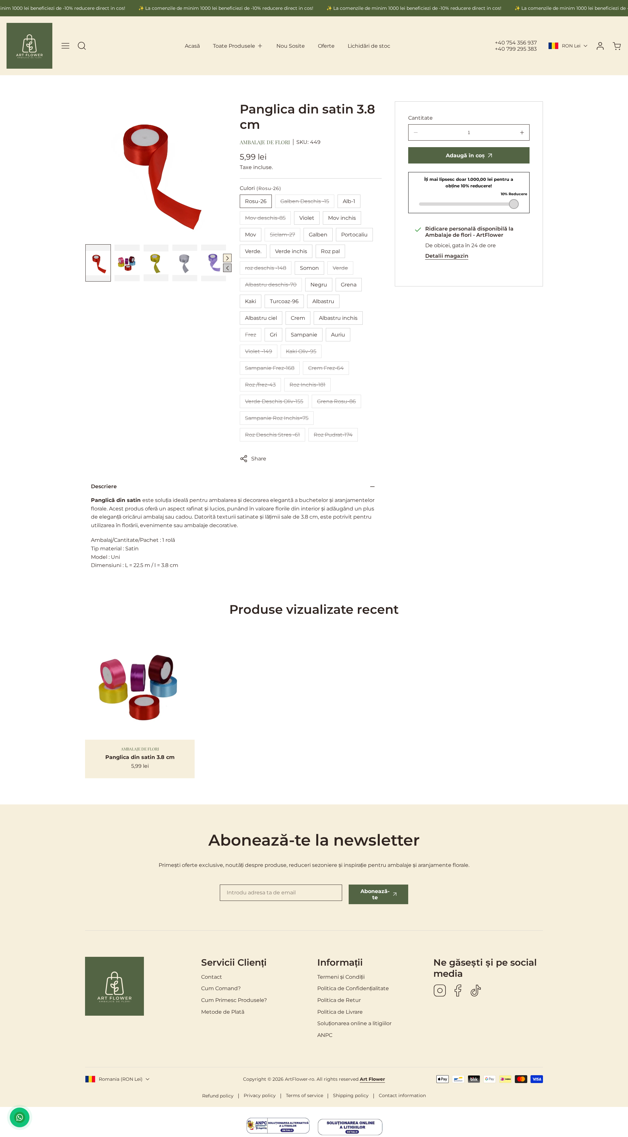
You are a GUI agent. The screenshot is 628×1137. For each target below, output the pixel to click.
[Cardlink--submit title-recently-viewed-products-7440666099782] (140, 685)
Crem (298, 318)
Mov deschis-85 (268, 220)
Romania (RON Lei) (121, 1079)
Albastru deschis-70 (273, 286)
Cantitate (420, 118)
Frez (253, 336)
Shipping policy (351, 1095)
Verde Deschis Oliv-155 (276, 403)
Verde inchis (291, 251)
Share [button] (258, 459)
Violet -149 (261, 353)
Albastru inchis (338, 318)
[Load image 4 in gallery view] (185, 262)
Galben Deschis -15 (307, 203)
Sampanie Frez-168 (272, 370)
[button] (238, 46)
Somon (309, 268)
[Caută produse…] (82, 46)
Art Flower (372, 1079)
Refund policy (218, 1096)
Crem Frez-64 (328, 370)
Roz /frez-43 (263, 386)
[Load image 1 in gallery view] (98, 262)
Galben (318, 235)
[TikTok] (475, 991)
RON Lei (571, 46)
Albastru (323, 301)
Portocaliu (354, 235)
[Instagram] (439, 991)
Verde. (253, 251)
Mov (250, 235)
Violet (306, 218)
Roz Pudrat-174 (336, 436)
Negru (318, 285)
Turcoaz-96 (284, 301)
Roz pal (330, 251)
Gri (273, 335)
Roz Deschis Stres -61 (275, 436)
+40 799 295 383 (516, 49)
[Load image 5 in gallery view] (213, 262)
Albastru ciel (261, 318)
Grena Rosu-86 (339, 403)
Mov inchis (342, 218)
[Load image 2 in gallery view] (127, 262)
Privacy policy (260, 1095)
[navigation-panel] (65, 46)
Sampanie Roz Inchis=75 (279, 420)
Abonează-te (375, 894)
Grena (349, 285)
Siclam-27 (285, 236)
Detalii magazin (446, 256)
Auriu (338, 335)
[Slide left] (227, 268)
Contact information (402, 1095)
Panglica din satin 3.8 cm (140, 757)
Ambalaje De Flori (265, 142)
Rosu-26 (256, 201)
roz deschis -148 (268, 270)
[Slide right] (227, 258)
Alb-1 (349, 201)
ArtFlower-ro (299, 1079)
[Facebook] (457, 991)
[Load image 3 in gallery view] (156, 262)
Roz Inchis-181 (310, 386)
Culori (260, 188)
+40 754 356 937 (516, 43)
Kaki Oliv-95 (304, 353)
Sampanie (304, 335)
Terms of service (304, 1095)
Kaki (250, 301)
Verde (343, 270)
